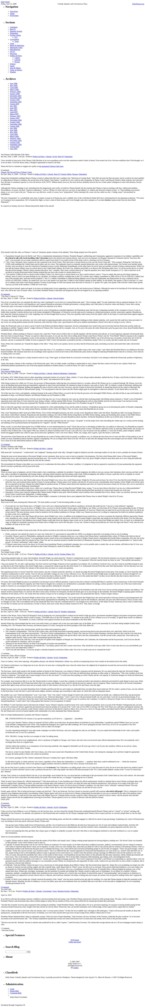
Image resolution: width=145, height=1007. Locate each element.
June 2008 (13, 83)
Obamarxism (5, 805)
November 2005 (16, 140)
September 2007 (16, 102)
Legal (12, 43)
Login (12, 989)
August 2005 (14, 147)
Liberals (17, 60)
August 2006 (14, 126)
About (12, 13)
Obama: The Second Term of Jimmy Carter (16, 172)
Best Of (13, 29)
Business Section (16, 31)
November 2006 (16, 120)
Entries (14, 991)
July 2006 (13, 128)
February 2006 (15, 138)
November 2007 (16, 98)
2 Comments (5, 444)
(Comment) (5, 887)
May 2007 (13, 110)
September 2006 (16, 124)
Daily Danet (5, 2)
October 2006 (15, 122)
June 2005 (13, 149)
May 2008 (13, 86)
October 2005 (15, 143)
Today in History (16, 70)
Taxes (16, 41)
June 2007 (13, 108)
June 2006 (13, 130)
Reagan (17, 62)
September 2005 (16, 145)
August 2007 (14, 104)
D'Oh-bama (14, 16)
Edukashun (14, 33)
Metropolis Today (16, 48)
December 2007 (15, 96)
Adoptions (13, 27)
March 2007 (14, 114)
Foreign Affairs (15, 35)
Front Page (14, 11)
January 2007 (15, 118)
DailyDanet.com (138, 4)
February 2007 (15, 116)
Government (14, 39)
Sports (12, 66)
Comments (15, 993)
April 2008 (14, 88)
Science (13, 64)
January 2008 (15, 94)
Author (75, 968)
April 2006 (14, 134)
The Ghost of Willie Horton (11, 371)
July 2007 (13, 106)
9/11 (16, 37)
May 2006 (13, 132)
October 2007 (15, 100)
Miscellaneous (15, 50)
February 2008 (15, 92)
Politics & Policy (16, 56)
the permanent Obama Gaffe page (51, 166)
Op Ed (12, 52)
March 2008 (14, 90)
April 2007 (14, 112)
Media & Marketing (17, 45)
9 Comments (5, 294)
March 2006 (14, 136)
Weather (13, 72)
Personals (13, 54)
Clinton (17, 58)
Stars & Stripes (15, 68)
